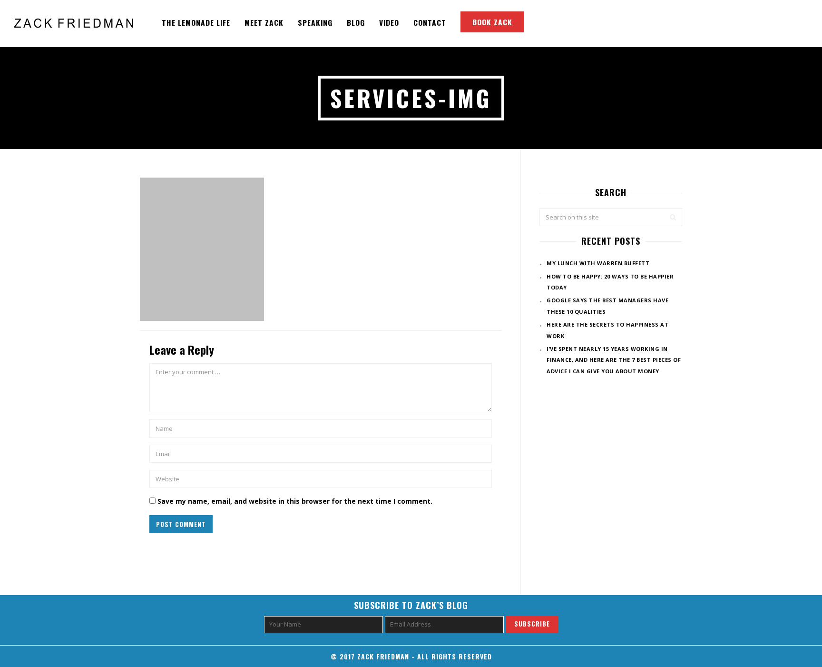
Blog (356, 22)
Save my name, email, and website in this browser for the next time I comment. (294, 501)
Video (389, 22)
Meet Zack (264, 22)
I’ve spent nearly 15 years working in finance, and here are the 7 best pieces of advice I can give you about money (614, 360)
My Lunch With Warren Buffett (598, 263)
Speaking (315, 22)
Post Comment (181, 524)
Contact (429, 22)
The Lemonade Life (196, 22)
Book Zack (492, 22)
